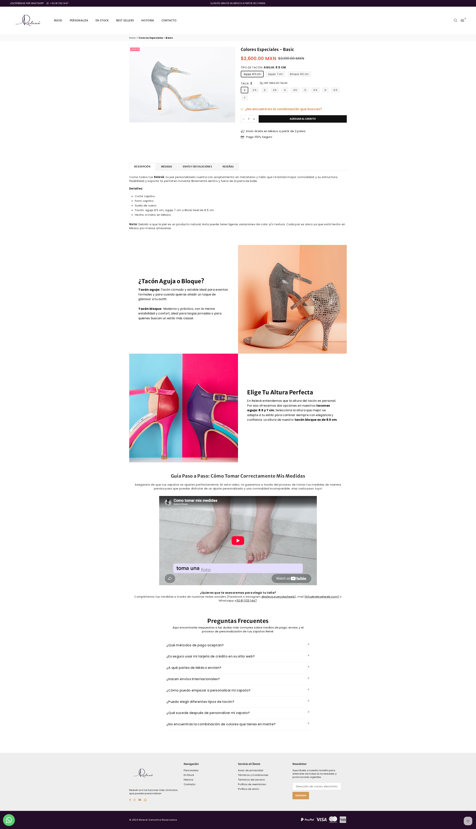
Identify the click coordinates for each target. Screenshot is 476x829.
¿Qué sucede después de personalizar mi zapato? (208, 713)
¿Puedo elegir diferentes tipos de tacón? (200, 701)
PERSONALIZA (79, 20)
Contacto (189, 784)
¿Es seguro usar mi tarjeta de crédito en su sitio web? (210, 656)
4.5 (295, 90)
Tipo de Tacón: (263, 67)
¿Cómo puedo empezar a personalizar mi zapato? (208, 690)
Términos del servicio (251, 779)
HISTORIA (147, 20)
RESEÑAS (228, 166)
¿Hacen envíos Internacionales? (193, 679)
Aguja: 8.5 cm (252, 74)
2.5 (254, 90)
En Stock (189, 775)
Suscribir (300, 795)
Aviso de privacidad (250, 770)
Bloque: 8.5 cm (299, 74)
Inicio (132, 37)
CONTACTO (169, 20)
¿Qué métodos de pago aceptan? (195, 645)
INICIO (58, 20)
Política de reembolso (252, 784)
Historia (188, 779)
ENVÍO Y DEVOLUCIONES (197, 166)
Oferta (135, 49)
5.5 (315, 90)
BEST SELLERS (125, 20)
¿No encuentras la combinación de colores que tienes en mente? (221, 724)
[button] (462, 20)
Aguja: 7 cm (275, 74)
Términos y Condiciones (253, 775)
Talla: (264, 83)
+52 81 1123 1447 (58, 3)
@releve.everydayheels (278, 597)
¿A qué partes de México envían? (193, 667)
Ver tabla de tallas (275, 83)
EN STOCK (102, 20)
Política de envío (248, 789)
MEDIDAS (166, 166)
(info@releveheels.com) (321, 597)
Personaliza (191, 770)
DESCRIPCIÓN (142, 166)
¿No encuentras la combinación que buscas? (283, 109)
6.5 (335, 90)
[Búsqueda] (455, 20)
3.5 (275, 90)
